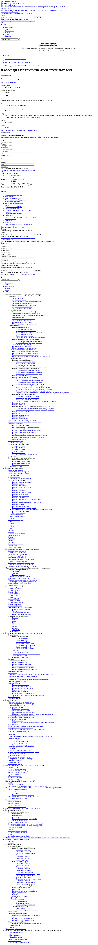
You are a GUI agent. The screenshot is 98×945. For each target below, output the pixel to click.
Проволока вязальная (15, 937)
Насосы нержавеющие (15, 602)
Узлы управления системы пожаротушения (22, 580)
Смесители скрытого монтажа (26, 875)
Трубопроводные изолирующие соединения (22, 566)
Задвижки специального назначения (24, 305)
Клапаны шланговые (19, 501)
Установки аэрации (14, 941)
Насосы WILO (13, 592)
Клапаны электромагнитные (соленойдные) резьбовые (34, 387)
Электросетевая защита (19, 655)
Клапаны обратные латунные (25, 362)
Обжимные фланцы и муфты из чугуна (21, 563)
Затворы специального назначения (23, 319)
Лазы (10, 528)
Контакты (8, 36)
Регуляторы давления (19, 513)
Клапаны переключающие (20, 411)
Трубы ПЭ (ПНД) (14, 767)
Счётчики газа (13, 724)
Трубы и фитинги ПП (12, 208)
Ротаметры (15, 817)
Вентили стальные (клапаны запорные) (25, 355)
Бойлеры (11, 659)
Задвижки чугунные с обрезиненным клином (27, 301)
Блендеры (11, 542)
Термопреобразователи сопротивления (21, 746)
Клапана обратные (18, 504)
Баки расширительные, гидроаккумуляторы (22, 676)
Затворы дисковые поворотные (18, 473)
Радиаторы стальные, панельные (23, 688)
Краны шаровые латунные (24, 336)
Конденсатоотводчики (15, 515)
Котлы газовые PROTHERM (25, 645)
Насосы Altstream (14, 594)
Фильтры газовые (18, 451)
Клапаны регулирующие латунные (27, 399)
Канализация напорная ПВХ (17, 831)
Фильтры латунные (18, 446)
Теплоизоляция (10, 222)
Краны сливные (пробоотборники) (19, 478)
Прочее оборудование (15, 544)
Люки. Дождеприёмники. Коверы (19, 836)
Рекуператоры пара (14, 698)
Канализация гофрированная (17, 832)
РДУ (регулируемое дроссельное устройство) (23, 420)
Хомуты (11, 532)
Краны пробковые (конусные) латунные (29, 341)
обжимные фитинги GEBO (17, 807)
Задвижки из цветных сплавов (22, 307)
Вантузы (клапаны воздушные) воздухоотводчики (24, 422)
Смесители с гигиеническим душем (28, 874)
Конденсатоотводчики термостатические (25, 434)
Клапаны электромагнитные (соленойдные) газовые (33, 391)
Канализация (9, 215)
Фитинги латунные (14, 805)
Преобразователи (18, 611)
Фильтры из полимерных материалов (24, 454)
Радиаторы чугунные (19, 690)
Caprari (14, 626)
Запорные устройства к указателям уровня (22, 704)
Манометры (12, 734)
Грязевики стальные (18, 453)
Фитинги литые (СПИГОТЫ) (18, 771)
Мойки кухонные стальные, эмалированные (26, 915)
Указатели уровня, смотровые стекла (20, 702)
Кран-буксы (16, 889)
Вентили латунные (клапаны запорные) (25, 351)
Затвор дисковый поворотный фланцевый (26, 313)
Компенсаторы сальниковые (21, 463)
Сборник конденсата (19, 439)
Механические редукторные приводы (24, 324)
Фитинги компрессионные (17, 769)
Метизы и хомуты (10, 219)
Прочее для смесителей (19, 893)
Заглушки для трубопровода (17, 556)
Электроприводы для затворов (22, 320)
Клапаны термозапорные (20, 415)
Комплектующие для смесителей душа (24, 891)
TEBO (10, 783)
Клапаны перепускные (19, 413)
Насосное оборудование (12, 201)
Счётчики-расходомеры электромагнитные (22, 716)
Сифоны (11, 927)
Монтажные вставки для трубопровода (21, 559)
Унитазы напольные (22, 903)
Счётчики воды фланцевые (21, 710)
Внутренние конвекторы (20, 691)
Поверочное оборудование (17, 753)
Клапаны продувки (18, 417)
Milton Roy (15, 619)
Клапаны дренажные (15, 442)
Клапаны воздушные (19, 485)
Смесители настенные (23, 851)
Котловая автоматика (15, 760)
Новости (7, 32)
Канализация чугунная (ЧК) (17, 822)
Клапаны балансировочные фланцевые (29, 382)
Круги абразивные (14, 936)
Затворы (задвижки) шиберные (18, 472)
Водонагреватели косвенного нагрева (24, 669)
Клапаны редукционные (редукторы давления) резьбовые (35, 410)
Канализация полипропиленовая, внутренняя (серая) (25, 824)
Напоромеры (12, 748)
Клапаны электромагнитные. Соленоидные (26, 502)
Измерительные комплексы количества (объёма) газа (25, 726)
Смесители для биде (22, 858)
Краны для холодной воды (24, 872)
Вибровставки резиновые (20, 460)
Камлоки (11, 527)
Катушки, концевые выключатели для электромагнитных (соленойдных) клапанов (43, 393)
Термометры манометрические (22, 745)
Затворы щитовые (18, 317)
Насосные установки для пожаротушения (22, 582)
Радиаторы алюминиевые (20, 685)
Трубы (14, 791)
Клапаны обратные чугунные (25, 363)
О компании (9, 27)
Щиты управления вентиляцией (18, 942)
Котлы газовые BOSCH (23, 647)
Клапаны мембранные (19, 497)
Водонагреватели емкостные (21, 664)
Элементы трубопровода (13, 198)
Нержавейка (9, 196)
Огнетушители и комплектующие (19, 583)
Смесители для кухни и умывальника (28, 879)
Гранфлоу (15, 628)
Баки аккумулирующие (16, 671)
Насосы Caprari (13, 595)
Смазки (10, 834)
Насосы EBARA (13, 599)
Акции (7, 34)
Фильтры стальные (18, 447)
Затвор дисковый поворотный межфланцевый (27, 312)
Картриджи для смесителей (21, 887)
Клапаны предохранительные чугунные (29, 374)
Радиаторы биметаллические (21, 686)
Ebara (14, 623)
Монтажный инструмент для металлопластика (23, 796)
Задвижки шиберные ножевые (22, 303)
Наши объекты (9, 31)
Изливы (14, 894)
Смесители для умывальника (25, 853)
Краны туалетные (22, 860)
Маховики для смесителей (20, 896)
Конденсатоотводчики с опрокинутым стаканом (28, 437)
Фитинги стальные (14, 779)
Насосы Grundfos (14, 590)
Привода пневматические (16, 516)
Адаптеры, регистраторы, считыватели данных (23, 752)
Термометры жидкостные (20, 743)
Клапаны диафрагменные (20, 496)
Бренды (7, 29)
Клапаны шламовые (18, 403)
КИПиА (7, 205)
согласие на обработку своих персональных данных (18, 21)
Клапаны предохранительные (22, 487)
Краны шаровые (13, 475)
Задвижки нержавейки (15, 470)
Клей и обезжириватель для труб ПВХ (24, 819)
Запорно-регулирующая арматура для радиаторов (28, 695)
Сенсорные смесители (23, 870)
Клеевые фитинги (18, 815)
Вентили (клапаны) (18, 575)
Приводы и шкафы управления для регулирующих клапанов (36, 401)
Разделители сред (14, 762)
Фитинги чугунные (14, 774)
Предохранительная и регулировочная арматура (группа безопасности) (31, 674)
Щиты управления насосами (21, 614)
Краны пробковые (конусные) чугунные (29, 343)
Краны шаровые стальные (24, 329)
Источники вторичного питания (19, 757)
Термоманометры (14, 738)
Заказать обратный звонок (9, 12)
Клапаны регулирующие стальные (27, 398)
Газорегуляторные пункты (13, 214)
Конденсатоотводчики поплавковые (24, 432)
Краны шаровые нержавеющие (26, 331)
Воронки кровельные (15, 827)
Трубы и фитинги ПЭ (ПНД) (14, 207)
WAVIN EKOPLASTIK (15, 784)
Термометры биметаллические (22, 741)
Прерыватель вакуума (15, 441)
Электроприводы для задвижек (22, 308)
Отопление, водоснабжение (14, 203)
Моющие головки (14, 535)
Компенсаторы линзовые (20, 465)
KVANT (15, 618)
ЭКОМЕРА (16, 630)
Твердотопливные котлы (20, 652)
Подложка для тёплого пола (17, 798)
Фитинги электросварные (16, 772)
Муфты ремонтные (14, 776)
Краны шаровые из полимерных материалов (30, 338)
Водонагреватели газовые (20, 662)
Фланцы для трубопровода (17, 557)
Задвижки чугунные (19, 300)
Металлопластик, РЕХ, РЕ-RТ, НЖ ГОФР (18, 210)
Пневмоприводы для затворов (22, 322)
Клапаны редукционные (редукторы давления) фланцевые (35, 408)
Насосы (10, 537)
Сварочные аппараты (15, 777)
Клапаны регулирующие (20, 494)
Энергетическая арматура (16, 466)
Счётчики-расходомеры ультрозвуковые (21, 717)
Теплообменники (14, 697)
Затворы (15, 573)
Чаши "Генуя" (13, 911)
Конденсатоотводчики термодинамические (26, 430)
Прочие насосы (13, 631)
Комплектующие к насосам (21, 609)
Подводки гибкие (14, 925)
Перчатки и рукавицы (15, 932)
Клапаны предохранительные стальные (29, 372)
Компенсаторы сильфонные (21, 461)
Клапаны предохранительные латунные (29, 370)
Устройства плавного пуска (21, 612)
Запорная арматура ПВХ (20, 820)
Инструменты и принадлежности (23, 795)
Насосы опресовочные (15, 588)
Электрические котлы (19, 650)
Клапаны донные (18, 484)
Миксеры (11, 540)
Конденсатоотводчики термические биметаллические (29, 435)
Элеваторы (12, 456)
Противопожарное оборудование (15, 200)
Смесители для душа (23, 856)
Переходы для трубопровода (17, 552)
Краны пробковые (14, 477)
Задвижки (15, 571)
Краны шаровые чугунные (24, 334)
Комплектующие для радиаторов (23, 693)
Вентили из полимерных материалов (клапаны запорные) (31, 356)
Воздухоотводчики (14, 547)
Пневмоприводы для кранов (21, 346)
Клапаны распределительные (21, 492)
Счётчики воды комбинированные (23, 712)
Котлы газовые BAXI (23, 642)
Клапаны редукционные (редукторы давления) (27, 499)
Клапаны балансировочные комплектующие (30, 384)
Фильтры (11, 518)
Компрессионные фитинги (17, 681)
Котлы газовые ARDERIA (24, 640)
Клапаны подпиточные (19, 375)
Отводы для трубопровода (17, 551)
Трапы (10, 829)
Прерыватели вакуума (15, 520)
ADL (14, 624)
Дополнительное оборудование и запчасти (26, 654)
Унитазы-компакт (22, 901)
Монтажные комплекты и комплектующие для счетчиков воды (32, 714)
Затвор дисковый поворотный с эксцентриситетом (28, 315)
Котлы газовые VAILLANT (25, 643)
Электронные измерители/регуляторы (20, 759)
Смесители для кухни (23, 850)
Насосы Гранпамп (14, 600)
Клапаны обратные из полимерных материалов (31, 367)
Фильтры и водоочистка (16, 678)
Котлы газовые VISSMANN (25, 649)
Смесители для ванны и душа (25, 884)
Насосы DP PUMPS (14, 597)
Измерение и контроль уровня (18, 705)
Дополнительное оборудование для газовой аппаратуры (26, 729)
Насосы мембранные (15, 606)
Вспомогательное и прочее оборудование (18, 224)
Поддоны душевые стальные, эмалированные (27, 923)
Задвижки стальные (18, 298)
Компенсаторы (13, 545)
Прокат (10, 521)
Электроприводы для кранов (21, 344)
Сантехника (8, 220)
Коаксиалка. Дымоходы (20, 657)
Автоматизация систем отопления (19, 733)
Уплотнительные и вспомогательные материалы (20, 217)
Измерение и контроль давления (19, 750)
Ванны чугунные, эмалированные (23, 920)
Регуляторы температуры (20, 425)
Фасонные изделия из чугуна (17, 561)
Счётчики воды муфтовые (20, 709)
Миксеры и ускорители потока (18, 939)
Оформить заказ (6, 75)
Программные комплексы (16, 755)
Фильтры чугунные (18, 449)
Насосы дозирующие (15, 604)
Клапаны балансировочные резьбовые (28, 379)
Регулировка (12, 673)
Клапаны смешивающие (20, 418)
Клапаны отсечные (18, 405)
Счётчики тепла (17, 721)
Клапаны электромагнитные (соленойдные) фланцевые (34, 389)
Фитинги (8, 212)
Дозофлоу (15, 621)
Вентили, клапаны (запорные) (22, 482)
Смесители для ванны (23, 855)
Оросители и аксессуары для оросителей (21, 578)
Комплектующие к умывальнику (27, 910)
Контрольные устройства (20, 506)
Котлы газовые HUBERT (24, 638)
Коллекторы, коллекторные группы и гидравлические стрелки (28, 679)
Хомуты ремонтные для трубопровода (20, 564)
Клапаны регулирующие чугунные (27, 396)
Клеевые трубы (17, 814)
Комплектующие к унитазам (25, 905)
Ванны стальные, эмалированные (23, 918)
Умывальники (20, 908)
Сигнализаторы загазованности (18, 731)
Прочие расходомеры (15, 764)
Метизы (11, 530)
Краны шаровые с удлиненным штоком (29, 332)
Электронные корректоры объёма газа (20, 728)
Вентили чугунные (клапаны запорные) (25, 353)
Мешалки (11, 539)
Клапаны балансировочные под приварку (29, 380)
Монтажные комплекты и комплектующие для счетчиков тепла (33, 722)
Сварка (10, 934)
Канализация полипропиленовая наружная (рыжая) (25, 826)
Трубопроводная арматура (13, 195)
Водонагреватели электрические (23, 666)
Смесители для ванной (23, 867)
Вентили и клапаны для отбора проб (24, 508)
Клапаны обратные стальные (25, 365)
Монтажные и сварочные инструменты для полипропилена (27, 786)
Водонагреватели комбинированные (24, 667)
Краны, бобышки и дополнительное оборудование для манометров (30, 736)
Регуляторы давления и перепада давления (26, 427)
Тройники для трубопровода (17, 554)
